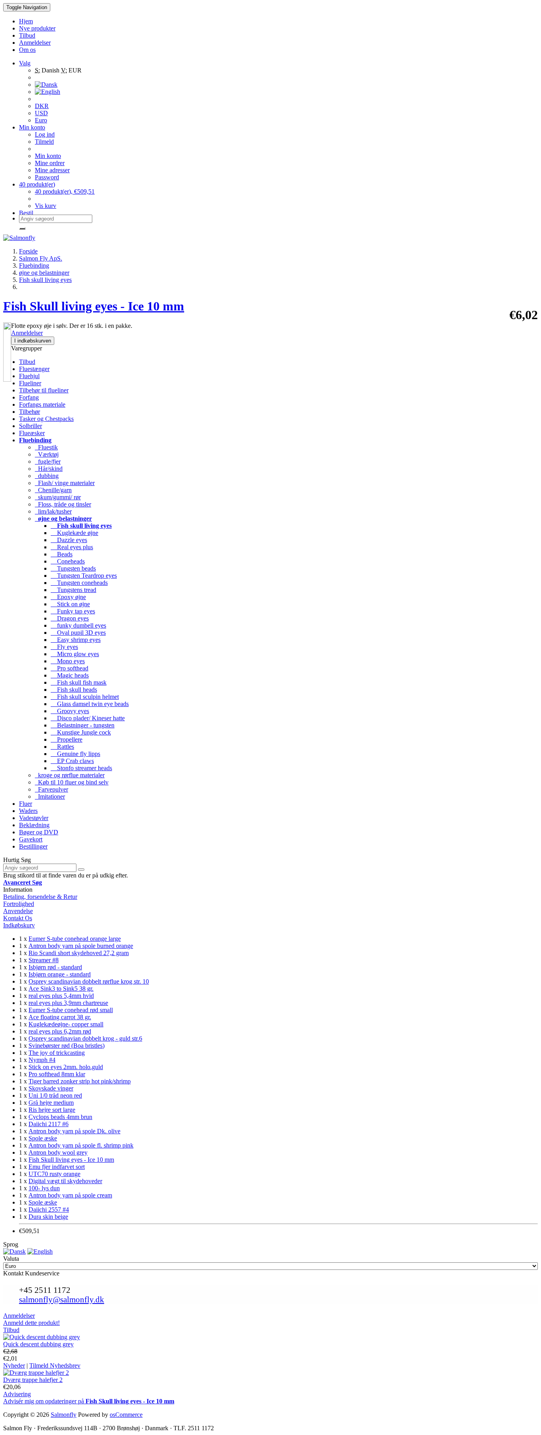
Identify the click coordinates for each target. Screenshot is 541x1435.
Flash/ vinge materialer (65, 483)
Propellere (66, 739)
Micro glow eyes (75, 654)
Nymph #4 (42, 1059)
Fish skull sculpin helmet (85, 696)
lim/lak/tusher (53, 511)
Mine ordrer (50, 163)
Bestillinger (33, 846)
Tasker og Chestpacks (46, 418)
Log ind (45, 134)
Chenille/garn (53, 490)
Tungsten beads (73, 568)
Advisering (17, 1394)
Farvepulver (51, 789)
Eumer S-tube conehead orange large (75, 938)
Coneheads (68, 561)
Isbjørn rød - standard (55, 967)
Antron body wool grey (58, 1152)
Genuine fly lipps (75, 753)
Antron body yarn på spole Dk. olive (74, 1131)
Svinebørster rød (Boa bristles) (67, 1045)
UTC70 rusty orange (54, 1173)
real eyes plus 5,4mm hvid (61, 995)
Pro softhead (69, 668)
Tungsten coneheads (79, 582)
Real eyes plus (72, 547)
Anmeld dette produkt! (31, 1322)
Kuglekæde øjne (74, 532)
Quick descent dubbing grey (38, 1344)
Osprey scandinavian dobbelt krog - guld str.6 (85, 1038)
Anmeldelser (27, 332)
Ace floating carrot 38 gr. (60, 1017)
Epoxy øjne (68, 597)
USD (41, 113)
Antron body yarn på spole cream (70, 1195)
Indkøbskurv (19, 925)
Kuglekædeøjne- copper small (66, 1024)
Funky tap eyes (73, 611)
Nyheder (14, 1365)
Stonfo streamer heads (81, 768)
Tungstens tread (73, 589)
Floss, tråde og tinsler (63, 504)
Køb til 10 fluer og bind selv (72, 782)
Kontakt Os (17, 918)
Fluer (25, 803)
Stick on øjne (70, 604)
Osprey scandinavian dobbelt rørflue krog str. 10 (89, 981)
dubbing (47, 475)
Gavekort (30, 839)
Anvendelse (18, 911)
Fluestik (46, 447)
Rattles (62, 746)
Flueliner (30, 383)
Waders (28, 810)
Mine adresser (52, 170)
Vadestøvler (33, 818)
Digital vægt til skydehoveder (65, 1181)
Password (47, 177)
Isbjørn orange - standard (60, 974)
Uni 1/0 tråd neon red (55, 1095)
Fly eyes (64, 646)
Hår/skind (49, 468)
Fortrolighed (18, 903)
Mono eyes (68, 661)
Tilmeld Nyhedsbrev (54, 1365)
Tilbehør (29, 411)
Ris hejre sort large (52, 1109)
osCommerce (126, 1414)
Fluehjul (29, 376)
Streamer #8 (44, 960)
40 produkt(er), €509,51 (65, 191)
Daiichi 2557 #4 (49, 1209)
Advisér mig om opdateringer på (88, 1401)
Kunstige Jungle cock (81, 732)
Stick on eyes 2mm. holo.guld (66, 1067)
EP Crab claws (72, 760)
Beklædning (34, 825)
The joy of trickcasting (57, 1052)
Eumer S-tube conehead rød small (71, 1010)
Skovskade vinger (51, 1088)
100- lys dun (44, 1188)
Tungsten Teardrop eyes (84, 575)
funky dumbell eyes (78, 625)
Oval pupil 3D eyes (78, 632)
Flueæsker (32, 433)
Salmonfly (63, 1414)
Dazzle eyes (69, 540)
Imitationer (50, 796)
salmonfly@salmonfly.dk (61, 1299)
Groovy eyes (70, 711)
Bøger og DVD (38, 832)
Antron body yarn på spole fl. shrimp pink (81, 1145)
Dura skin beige (48, 1216)
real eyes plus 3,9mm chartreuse (68, 1002)
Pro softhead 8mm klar (57, 1074)
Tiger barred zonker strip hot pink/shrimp (80, 1081)
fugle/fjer (48, 461)
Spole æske (43, 1138)
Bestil (26, 212)
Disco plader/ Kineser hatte (88, 718)
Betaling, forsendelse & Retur (40, 896)
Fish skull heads (74, 689)
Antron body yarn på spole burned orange (81, 945)
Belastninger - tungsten (82, 725)
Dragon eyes (70, 618)
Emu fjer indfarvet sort (57, 1166)
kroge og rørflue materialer (70, 775)
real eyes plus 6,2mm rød (60, 1031)
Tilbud (27, 361)
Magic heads (70, 675)
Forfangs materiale (42, 404)
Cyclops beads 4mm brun (60, 1116)
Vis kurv (45, 205)
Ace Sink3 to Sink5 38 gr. (61, 988)
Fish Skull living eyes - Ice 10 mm (71, 1159)
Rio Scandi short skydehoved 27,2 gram (79, 953)
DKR (42, 106)
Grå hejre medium (51, 1102)
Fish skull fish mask (79, 682)
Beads (61, 554)
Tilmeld (44, 141)
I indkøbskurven (32, 341)
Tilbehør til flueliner (44, 390)
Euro (41, 120)
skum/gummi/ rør (58, 497)
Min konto (48, 155)
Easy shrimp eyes (76, 639)
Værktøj (47, 454)
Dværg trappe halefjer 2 (33, 1379)
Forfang (29, 397)
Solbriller (30, 426)
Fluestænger (34, 368)
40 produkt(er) (37, 184)
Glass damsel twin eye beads (90, 703)
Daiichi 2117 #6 (49, 1124)
